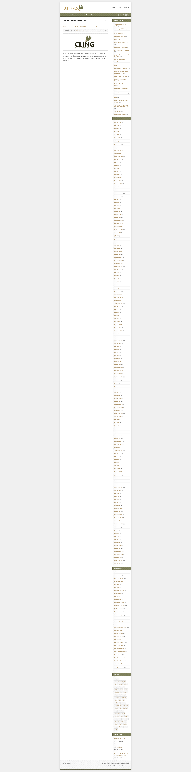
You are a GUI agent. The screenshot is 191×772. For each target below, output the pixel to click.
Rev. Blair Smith (118, 624)
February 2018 (118, 435)
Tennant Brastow (119, 670)
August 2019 (117, 380)
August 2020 (117, 343)
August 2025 (117, 159)
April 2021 (116, 318)
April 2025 (116, 171)
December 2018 (118, 404)
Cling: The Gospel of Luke (121, 42)
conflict (122, 687)
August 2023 (117, 233)
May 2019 (116, 389)
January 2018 (117, 438)
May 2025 (116, 168)
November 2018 (118, 407)
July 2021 (116, 309)
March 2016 (117, 505)
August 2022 (117, 269)
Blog (87, 14)
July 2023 (116, 236)
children (125, 684)
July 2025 (116, 162)
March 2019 (117, 395)
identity (123, 703)
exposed (117, 697)
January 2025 (117, 180)
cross (121, 689)
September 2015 (118, 524)
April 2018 (116, 429)
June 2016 (116, 496)
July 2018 (116, 419)
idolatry (117, 705)
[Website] (128, 15)
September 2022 (118, 266)
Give (92, 14)
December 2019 (118, 367)
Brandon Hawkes (118, 578)
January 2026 (117, 144)
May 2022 (116, 279)
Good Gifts (117, 746)
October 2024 (118, 190)
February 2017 (118, 471)
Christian (117, 687)
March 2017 (117, 468)
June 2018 (116, 422)
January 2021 (117, 327)
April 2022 (116, 282)
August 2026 (117, 122)
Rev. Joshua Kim (118, 639)
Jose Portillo (117, 593)
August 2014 (117, 563)
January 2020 (117, 364)
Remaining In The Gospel (121, 753)
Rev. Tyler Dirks (118, 664)
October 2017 (118, 447)
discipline (125, 692)
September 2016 (118, 487)
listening (125, 708)
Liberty (116, 708)
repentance (117, 719)
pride (122, 716)
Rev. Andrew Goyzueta (120, 618)
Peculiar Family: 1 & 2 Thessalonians (120, 80)
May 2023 (116, 242)
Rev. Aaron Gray (80, 30)
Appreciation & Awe (119, 738)
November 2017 (118, 444)
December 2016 (118, 478)
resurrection (125, 719)
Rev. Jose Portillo (119, 636)
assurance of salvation (120, 681)
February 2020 (118, 361)
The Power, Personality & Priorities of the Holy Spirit (121, 105)
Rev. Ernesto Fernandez (120, 627)
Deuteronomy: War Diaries (121, 50)
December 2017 (118, 441)
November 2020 (118, 334)
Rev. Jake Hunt (118, 630)
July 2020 (116, 346)
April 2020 (116, 355)
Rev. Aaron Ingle (118, 615)
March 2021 (117, 321)
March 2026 (117, 138)
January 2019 (117, 401)
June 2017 (116, 459)
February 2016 (118, 508)
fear (116, 700)
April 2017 (116, 465)
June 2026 (116, 128)
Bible (116, 684)
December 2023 (118, 220)
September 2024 (118, 193)
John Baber (117, 587)
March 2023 (117, 248)
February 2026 (118, 141)
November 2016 (118, 481)
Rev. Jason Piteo (118, 633)
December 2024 (118, 184)
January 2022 (117, 291)
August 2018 (117, 416)
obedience (117, 713)
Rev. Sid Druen (118, 654)
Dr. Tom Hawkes (118, 581)
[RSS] (118, 15)
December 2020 (118, 331)
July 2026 (116, 125)
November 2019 (118, 370)
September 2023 (118, 229)
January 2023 (117, 254)
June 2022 (116, 275)
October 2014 (118, 557)
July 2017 (116, 456)
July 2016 (116, 493)
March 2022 (117, 285)
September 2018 (118, 413)
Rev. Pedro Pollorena (120, 651)
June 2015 (116, 533)
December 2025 (118, 147)
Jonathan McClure (119, 590)
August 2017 (117, 453)
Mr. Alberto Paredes (119, 602)
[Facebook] (126, 15)
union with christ (119, 727)
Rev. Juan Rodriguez (119, 642)
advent (116, 679)
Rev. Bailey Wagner (119, 621)
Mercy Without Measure (120, 68)
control (116, 689)
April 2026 (116, 134)
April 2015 (116, 539)
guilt (123, 700)
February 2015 (118, 545)
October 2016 (118, 484)
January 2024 (117, 217)
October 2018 (118, 410)
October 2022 (118, 263)
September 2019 (118, 377)
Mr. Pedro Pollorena (119, 605)
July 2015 (116, 530)
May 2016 (116, 499)
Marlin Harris (117, 599)
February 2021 (118, 324)
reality (126, 716)
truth (120, 724)
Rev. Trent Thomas (119, 661)
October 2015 (118, 521)
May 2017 (116, 462)
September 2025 (118, 156)
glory (119, 700)
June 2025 (116, 165)
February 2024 (118, 214)
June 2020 (116, 349)
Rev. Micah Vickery (119, 648)
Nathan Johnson (118, 608)
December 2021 (118, 294)
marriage (120, 711)
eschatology (123, 695)
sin (115, 721)
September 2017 (118, 450)
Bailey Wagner (118, 575)
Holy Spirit (117, 703)
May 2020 (116, 352)
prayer (123, 713)
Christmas (117, 39)
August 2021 (117, 306)
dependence (118, 692)
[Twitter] (123, 15)
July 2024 (116, 199)
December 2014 (118, 551)
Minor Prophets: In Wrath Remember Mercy (121, 72)
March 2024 (117, 211)
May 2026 (116, 131)
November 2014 (118, 554)
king (121, 705)
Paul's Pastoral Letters (120, 76)
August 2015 (117, 527)
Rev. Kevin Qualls (118, 645)
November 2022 (118, 260)
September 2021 (118, 303)
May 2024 (116, 205)
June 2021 (116, 312)
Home (63, 14)
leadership (126, 705)
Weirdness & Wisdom (120, 114)
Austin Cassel (118, 572)
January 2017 (117, 475)
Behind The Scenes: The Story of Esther (120, 32)
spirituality (120, 721)
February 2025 (118, 177)
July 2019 (116, 383)
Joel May (116, 584)
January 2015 (117, 548)
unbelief (125, 724)
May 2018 (116, 426)
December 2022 (118, 257)
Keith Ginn (117, 596)
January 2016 (117, 511)
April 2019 (116, 392)
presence (117, 716)
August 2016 (117, 490)
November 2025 (118, 150)
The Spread (117, 111)
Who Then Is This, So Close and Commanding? (80, 26)
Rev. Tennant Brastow (120, 657)
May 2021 (116, 315)
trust (116, 724)
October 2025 (118, 153)
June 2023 (116, 239)
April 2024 (116, 208)
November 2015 (118, 517)
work (116, 729)
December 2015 (118, 514)
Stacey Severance (119, 667)
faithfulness (123, 697)
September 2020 (118, 340)
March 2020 (117, 358)
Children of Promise (119, 36)
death (125, 689)
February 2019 (118, 398)
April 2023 (116, 245)
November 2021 (118, 297)
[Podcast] (121, 15)
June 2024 (116, 202)
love (116, 711)
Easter (116, 695)
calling (120, 684)
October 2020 (118, 337)
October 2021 (118, 300)
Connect (74, 14)
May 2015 (116, 536)
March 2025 (117, 174)
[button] (85, 42)
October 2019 (118, 373)
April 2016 (116, 502)
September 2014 (118, 560)
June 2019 (116, 386)
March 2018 (117, 432)
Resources (81, 14)
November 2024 (118, 187)
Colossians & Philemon (120, 47)
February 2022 (118, 288)
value (126, 727)
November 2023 (118, 223)
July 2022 (116, 272)
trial (125, 721)
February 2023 (118, 251)
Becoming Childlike (119, 29)
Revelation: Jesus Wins (120, 93)
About (68, 14)
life (120, 708)
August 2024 (117, 196)
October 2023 (118, 226)
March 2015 (117, 542)
